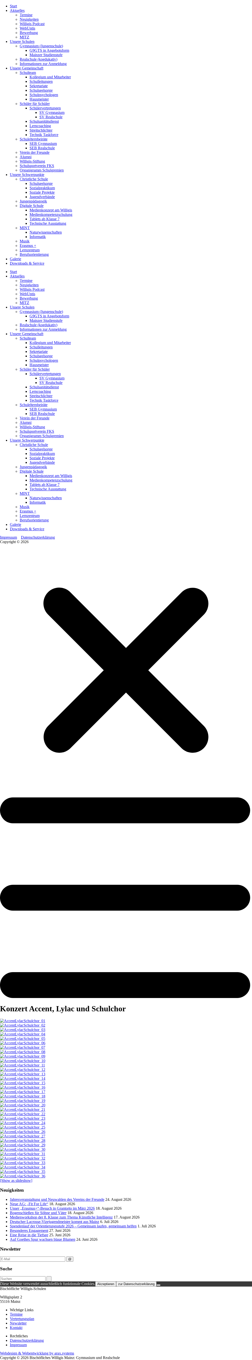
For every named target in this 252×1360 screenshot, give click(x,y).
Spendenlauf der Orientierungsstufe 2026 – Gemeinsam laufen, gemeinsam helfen (73, 1226)
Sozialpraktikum (42, 188)
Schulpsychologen (44, 95)
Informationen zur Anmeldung (43, 64)
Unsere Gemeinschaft (26, 68)
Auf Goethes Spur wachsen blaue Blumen (42, 1239)
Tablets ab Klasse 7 (45, 219)
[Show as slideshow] (16, 1180)
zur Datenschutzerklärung (136, 1284)
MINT (25, 228)
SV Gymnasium (51, 112)
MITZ (24, 37)
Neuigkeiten (29, 19)
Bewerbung (29, 33)
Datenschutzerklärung (38, 537)
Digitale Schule (32, 206)
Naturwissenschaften (46, 232)
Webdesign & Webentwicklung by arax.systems (37, 1353)
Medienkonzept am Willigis (51, 210)
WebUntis (27, 28)
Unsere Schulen (22, 41)
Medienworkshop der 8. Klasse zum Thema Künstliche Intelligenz (61, 1217)
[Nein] (158, 1285)
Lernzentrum (30, 250)
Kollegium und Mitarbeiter (50, 77)
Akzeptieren (105, 1284)
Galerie (15, 259)
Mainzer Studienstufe (46, 55)
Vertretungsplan (22, 1319)
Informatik (38, 237)
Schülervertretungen (45, 108)
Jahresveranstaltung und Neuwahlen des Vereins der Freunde (57, 1199)
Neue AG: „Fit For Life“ (29, 1204)
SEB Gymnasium (43, 143)
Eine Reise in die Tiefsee (29, 1235)
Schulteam (28, 72)
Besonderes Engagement (29, 1230)
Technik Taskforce (44, 135)
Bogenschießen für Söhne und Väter (38, 1213)
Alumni (26, 157)
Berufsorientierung (34, 254)
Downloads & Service (27, 263)
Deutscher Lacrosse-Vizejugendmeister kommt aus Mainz (54, 1222)
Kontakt (16, 1328)
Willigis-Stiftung (32, 161)
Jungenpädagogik (33, 201)
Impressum (8, 537)
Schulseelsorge (41, 90)
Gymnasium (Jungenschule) (41, 46)
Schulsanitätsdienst (44, 121)
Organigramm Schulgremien (42, 170)
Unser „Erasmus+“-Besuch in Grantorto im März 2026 (52, 1208)
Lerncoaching (40, 126)
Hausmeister (39, 99)
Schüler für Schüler (35, 104)
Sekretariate (39, 86)
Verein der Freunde (34, 152)
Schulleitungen (41, 81)
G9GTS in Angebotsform (49, 50)
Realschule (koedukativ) (38, 59)
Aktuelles (17, 10)
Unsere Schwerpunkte (27, 174)
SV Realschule (51, 117)
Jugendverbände (42, 197)
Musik (25, 241)
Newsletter (18, 1323)
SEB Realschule (42, 148)
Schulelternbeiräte (33, 139)
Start (13, 6)
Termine (26, 15)
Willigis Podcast (32, 24)
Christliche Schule (34, 179)
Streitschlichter (41, 130)
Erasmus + (28, 245)
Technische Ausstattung (48, 223)
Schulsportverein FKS (37, 166)
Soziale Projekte (42, 192)
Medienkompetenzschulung (51, 214)
